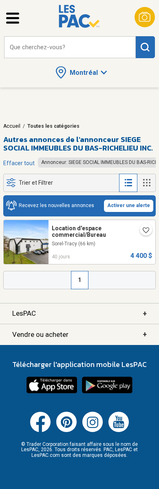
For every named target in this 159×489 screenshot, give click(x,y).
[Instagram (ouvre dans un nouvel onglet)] (93, 430)
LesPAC (79, 313)
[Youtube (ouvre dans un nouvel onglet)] (119, 430)
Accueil (11, 126)
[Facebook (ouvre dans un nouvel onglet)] (40, 430)
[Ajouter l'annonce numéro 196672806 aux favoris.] (142, 231)
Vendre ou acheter (79, 334)
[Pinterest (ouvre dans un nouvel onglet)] (66, 430)
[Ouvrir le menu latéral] (12, 18)
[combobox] (70, 47)
